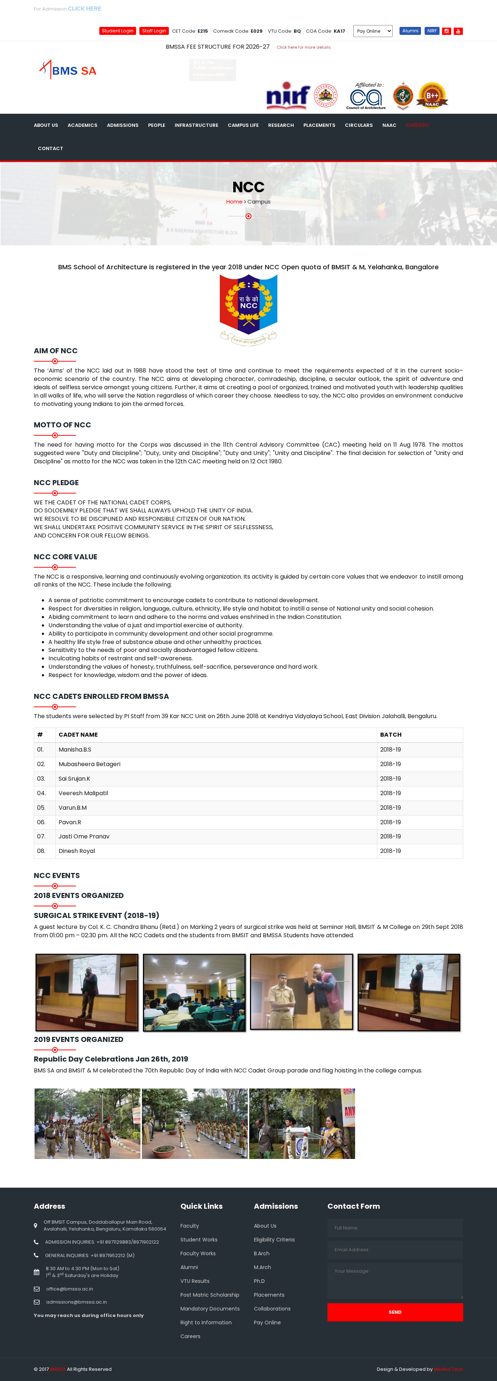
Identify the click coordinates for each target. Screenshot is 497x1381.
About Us (46, 125)
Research (281, 125)
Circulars (359, 125)
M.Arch (262, 1267)
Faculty (189, 1225)
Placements (319, 125)
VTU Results (195, 1281)
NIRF (432, 30)
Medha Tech (448, 1369)
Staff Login (154, 30)
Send (395, 1312)
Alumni (410, 30)
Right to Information (206, 1322)
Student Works (199, 1239)
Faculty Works (198, 1253)
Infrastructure (196, 125)
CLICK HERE (85, 8)
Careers (417, 125)
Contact (50, 148)
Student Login (118, 30)
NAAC (389, 125)
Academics (83, 125)
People (156, 125)
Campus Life (243, 125)
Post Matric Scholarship (209, 1295)
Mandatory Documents (210, 1308)
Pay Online (267, 1322)
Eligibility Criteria (274, 1239)
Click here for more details (254, 47)
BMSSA (58, 1369)
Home (234, 201)
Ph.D (259, 1281)
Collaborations (272, 1308)
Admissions (123, 125)
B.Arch (262, 1253)
